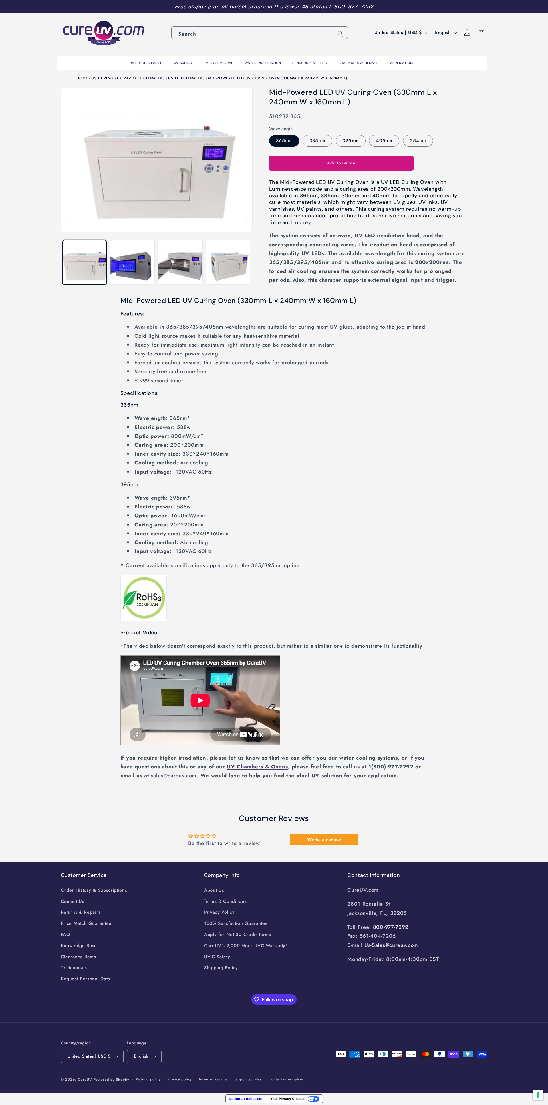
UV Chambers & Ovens (257, 766)
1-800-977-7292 (351, 6)
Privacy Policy (219, 912)
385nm (317, 140)
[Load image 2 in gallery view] (132, 262)
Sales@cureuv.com (395, 945)
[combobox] (260, 33)
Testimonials (74, 967)
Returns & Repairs (81, 912)
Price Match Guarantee (86, 923)
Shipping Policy (221, 967)
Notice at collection (246, 1099)
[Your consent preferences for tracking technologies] (538, 1095)
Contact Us (72, 901)
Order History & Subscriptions (94, 890)
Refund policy (148, 1079)
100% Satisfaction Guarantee (236, 923)
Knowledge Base (79, 945)
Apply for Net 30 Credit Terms (237, 934)
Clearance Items (78, 956)
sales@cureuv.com (173, 775)
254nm (418, 140)
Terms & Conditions (225, 901)
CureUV (85, 1079)
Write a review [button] (324, 839)
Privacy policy (179, 1079)
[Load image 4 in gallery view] (228, 262)
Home (82, 78)
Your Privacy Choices (288, 1099)
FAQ (65, 934)
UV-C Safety (217, 956)
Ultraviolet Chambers (141, 78)
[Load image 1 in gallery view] (84, 262)
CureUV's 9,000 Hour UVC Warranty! (245, 945)
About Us (214, 890)
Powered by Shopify (112, 1079)
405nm (384, 140)
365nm (284, 140)
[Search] (340, 34)
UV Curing (102, 78)
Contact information (286, 1079)
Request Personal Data (85, 978)
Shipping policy (248, 1079)
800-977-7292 (390, 927)
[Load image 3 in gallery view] (180, 262)
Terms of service (213, 1079)
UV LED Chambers (186, 78)
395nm (350, 140)
